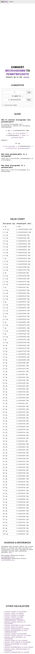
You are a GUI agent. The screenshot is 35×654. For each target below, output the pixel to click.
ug (29, 92)
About (11, 1)
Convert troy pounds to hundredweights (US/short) (15, 619)
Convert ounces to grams (14, 617)
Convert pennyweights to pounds (17, 652)
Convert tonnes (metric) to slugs (18, 635)
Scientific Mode (11, 105)
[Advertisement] (17, 193)
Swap (26, 77)
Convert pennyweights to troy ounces (19, 647)
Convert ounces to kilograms (16, 633)
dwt (28, 100)
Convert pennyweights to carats (17, 628)
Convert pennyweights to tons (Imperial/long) (16, 631)
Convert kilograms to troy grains (18, 625)
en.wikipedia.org (7, 557)
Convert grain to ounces (14, 627)
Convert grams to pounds (14, 613)
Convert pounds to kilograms (16, 611)
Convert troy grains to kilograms (18, 642)
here (10, 552)
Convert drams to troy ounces (16, 640)
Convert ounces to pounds (14, 615)
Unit (4, 1)
